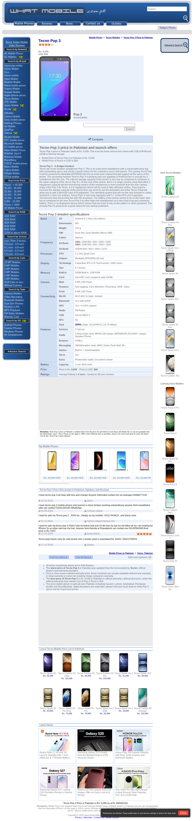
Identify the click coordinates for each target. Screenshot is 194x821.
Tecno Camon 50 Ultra (67, 674)
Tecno (71, 200)
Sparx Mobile (11, 105)
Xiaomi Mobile (12, 88)
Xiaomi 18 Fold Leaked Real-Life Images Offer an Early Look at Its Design (94, 791)
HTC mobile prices (14, 140)
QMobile (8, 113)
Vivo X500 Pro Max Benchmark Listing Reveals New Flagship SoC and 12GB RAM (131, 791)
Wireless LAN (11, 306)
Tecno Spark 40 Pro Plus (67, 709)
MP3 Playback (12, 310)
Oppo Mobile (11, 78)
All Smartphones (13, 334)
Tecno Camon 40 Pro (170, 223)
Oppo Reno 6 (121, 470)
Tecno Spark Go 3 (124, 673)
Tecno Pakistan (145, 553)
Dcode (7, 109)
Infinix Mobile (11, 68)
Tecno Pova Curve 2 (169, 537)
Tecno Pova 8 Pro (170, 407)
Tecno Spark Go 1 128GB (170, 249)
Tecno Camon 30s (170, 375)
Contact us (99, 817)
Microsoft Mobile (13, 143)
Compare (97, 139)
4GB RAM (9, 222)
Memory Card (11, 316)
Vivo (6, 72)
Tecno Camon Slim (170, 511)
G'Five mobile (11, 176)
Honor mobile (11, 75)
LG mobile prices (13, 146)
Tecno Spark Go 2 (124, 708)
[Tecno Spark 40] (48, 697)
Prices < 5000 (12, 204)
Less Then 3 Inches (15, 240)
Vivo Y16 (52, 470)
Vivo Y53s (144, 470)
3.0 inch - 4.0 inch (14, 244)
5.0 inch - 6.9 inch (14, 250)
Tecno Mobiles (113, 37)
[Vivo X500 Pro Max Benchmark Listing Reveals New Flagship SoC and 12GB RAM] (132, 777)
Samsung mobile (13, 65)
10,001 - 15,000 (12, 198)
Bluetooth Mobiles (14, 300)
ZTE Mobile (10, 102)
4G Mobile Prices (13, 53)
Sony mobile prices (14, 119)
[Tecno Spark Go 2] (124, 697)
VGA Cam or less (13, 282)
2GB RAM (9, 216)
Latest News (46, 725)
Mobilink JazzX (12, 153)
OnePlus (9, 129)
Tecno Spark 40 (48, 708)
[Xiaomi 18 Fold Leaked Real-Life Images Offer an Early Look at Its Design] (94, 777)
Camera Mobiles (13, 293)
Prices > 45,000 (13, 184)
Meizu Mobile (11, 166)
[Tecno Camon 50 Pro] (105, 662)
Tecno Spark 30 (170, 273)
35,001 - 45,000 (12, 188)
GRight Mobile (12, 173)
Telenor (8, 133)
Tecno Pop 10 (170, 561)
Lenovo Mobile (12, 116)
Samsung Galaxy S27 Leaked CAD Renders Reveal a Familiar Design (56, 791)
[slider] (46, 44)
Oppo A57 (75, 470)
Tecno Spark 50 (48, 673)
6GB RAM (9, 226)
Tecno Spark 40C (143, 673)
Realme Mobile (12, 82)
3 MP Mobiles (11, 272)
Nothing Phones (13, 123)
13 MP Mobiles (12, 262)
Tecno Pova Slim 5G (170, 588)
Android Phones (13, 325)
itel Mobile (9, 126)
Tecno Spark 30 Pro (170, 326)
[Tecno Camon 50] (86, 662)
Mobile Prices (95, 37)
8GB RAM (9, 229)
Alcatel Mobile (12, 137)
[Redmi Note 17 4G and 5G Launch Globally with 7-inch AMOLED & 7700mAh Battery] (57, 740)
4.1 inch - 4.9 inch (14, 247)
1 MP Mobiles (11, 278)
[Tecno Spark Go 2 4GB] (105, 697)
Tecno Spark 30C (170, 299)
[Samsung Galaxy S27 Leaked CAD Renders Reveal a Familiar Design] (57, 777)
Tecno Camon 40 (170, 197)
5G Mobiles (10, 56)
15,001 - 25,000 (12, 194)
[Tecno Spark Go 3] (124, 662)
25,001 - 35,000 (12, 191)
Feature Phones (13, 328)
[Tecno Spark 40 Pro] (86, 697)
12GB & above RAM (15, 232)
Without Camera (13, 285)
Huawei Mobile (12, 92)
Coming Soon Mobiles (172, 383)
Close (183, 813)
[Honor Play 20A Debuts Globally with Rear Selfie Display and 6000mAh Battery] (132, 740)
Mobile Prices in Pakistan (121, 553)
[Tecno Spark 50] (48, 662)
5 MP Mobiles (11, 268)
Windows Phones (13, 331)
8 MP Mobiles (11, 265)
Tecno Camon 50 (86, 673)
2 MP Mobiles (11, 275)
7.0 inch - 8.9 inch (14, 254)
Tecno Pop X (170, 433)
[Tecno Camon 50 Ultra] (67, 662)
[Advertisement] (96, 619)
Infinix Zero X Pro (98, 470)
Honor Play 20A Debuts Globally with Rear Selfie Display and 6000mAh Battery (132, 753)
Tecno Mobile (11, 98)
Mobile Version (112, 817)
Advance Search (17, 351)
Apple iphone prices (15, 95)
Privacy (78, 817)
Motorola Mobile (13, 156)
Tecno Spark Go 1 (170, 350)
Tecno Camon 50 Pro (105, 674)
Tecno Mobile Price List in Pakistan (65, 649)
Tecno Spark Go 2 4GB (105, 709)
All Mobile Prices (13, 208)
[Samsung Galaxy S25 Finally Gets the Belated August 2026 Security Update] (94, 740)
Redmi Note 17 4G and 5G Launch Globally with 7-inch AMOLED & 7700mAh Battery (55, 753)
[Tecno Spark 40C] (143, 662)
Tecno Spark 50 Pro (170, 460)
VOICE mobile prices (15, 163)
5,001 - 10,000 (12, 201)
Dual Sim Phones (13, 303)
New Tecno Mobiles (170, 173)
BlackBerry (10, 160)
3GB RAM (9, 219)
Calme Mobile (11, 170)
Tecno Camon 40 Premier (143, 709)
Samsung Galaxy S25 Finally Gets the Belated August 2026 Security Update (92, 753)
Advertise (88, 817)
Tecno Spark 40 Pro (86, 709)
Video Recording (13, 296)
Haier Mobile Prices (15, 150)
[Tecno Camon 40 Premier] (143, 697)
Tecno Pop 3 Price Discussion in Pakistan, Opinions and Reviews (74, 490)
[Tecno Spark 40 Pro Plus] (67, 697)
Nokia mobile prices (15, 85)
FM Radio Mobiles (14, 313)
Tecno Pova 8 (170, 484)
